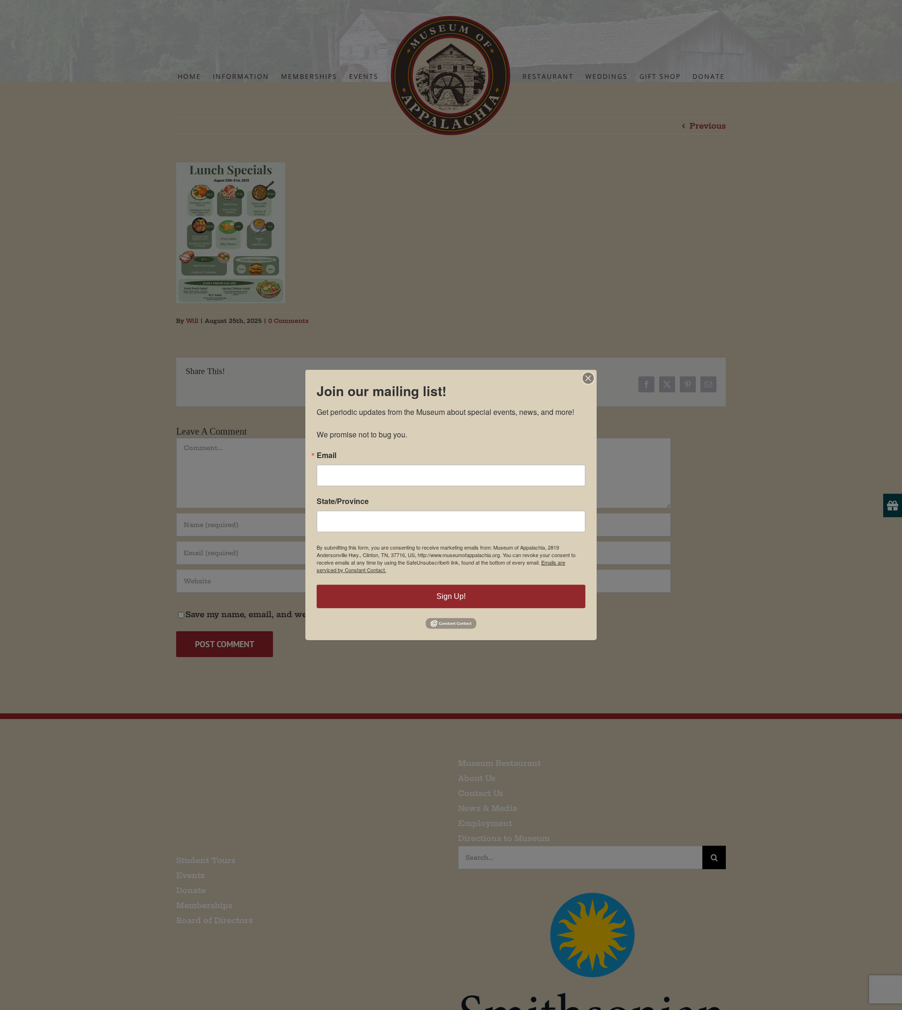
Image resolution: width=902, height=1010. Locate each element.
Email (326, 455)
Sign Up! (451, 596)
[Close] (588, 378)
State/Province (343, 501)
